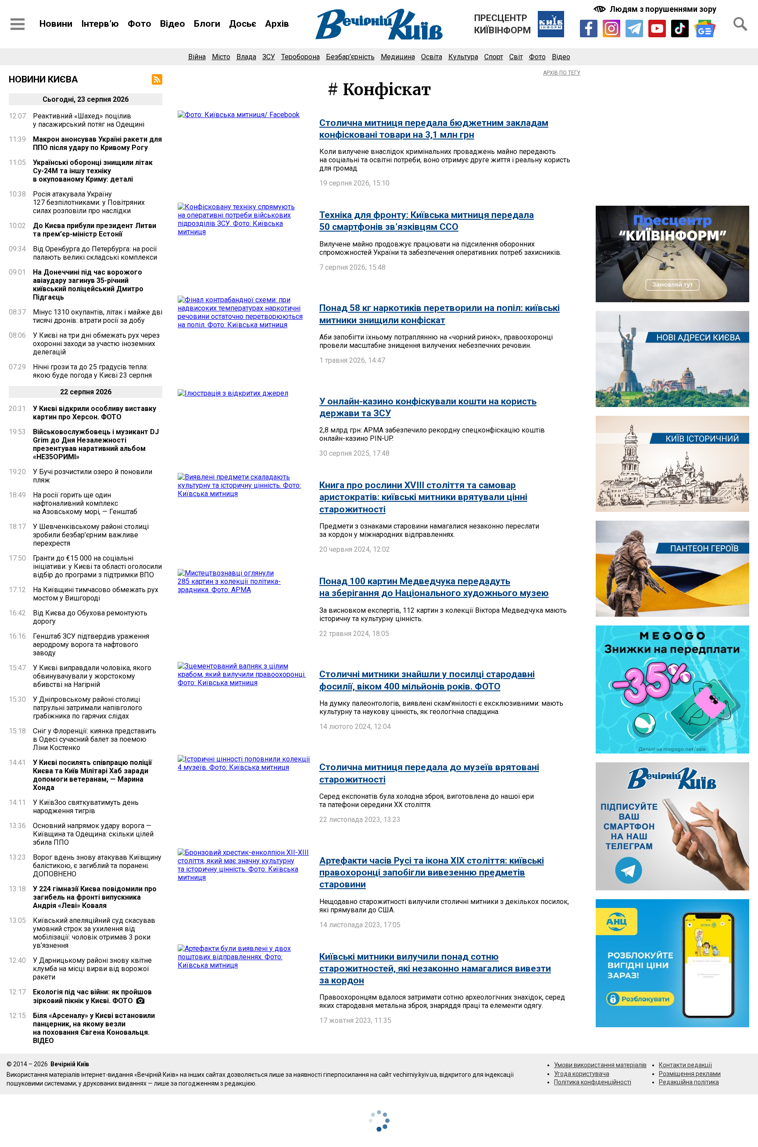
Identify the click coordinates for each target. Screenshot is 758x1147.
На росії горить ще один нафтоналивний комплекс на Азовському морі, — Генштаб (85, 503)
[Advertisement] (672, 135)
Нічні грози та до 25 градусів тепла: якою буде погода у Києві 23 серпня (92, 371)
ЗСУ (268, 57)
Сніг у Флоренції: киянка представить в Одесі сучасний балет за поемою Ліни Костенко (94, 739)
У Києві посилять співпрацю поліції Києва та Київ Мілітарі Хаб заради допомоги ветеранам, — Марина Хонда (92, 775)
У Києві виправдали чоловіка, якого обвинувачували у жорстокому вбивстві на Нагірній (92, 676)
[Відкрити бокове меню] (17, 24)
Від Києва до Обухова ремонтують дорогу (90, 617)
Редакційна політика (689, 1082)
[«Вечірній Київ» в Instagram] (611, 28)
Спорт (493, 57)
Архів (277, 23)
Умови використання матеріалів (600, 1064)
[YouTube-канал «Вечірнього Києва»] (657, 28)
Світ (516, 57)
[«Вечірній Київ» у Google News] (705, 29)
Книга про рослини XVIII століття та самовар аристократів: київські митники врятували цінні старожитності (423, 497)
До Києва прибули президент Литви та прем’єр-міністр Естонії (94, 230)
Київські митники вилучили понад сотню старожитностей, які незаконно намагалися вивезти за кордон (435, 968)
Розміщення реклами (690, 1073)
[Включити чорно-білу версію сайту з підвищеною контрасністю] (655, 9)
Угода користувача (581, 1073)
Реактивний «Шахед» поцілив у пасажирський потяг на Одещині (88, 120)
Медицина (398, 57)
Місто (221, 57)
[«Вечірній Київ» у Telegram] (634, 28)
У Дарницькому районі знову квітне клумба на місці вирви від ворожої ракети (92, 968)
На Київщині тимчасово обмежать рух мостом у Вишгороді (95, 594)
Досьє (242, 23)
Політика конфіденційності (592, 1082)
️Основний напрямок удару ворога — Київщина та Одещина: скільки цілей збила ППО (93, 834)
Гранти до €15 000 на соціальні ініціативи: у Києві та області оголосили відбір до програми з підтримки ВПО (97, 566)
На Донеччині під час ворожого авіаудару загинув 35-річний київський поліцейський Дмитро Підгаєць (88, 284)
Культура (463, 57)
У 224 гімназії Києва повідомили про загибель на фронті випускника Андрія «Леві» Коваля (95, 897)
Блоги (207, 23)
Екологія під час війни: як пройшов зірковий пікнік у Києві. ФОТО (92, 996)
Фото (139, 23)
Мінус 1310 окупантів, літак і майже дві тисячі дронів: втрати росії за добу (97, 316)
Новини (55, 23)
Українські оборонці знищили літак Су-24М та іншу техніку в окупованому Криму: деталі (93, 170)
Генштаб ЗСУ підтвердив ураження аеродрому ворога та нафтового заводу (91, 644)
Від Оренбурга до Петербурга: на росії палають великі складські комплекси (95, 253)
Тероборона (300, 57)
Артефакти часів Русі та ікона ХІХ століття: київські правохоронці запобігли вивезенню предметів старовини (431, 872)
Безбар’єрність (350, 57)
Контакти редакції (685, 1064)
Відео (172, 23)
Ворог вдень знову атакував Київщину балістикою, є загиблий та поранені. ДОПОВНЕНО (97, 865)
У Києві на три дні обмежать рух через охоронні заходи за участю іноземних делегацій (96, 343)
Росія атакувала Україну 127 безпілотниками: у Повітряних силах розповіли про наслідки (89, 202)
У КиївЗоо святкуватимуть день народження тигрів (86, 806)
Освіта (431, 57)
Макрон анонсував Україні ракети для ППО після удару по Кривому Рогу (97, 143)
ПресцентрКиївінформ (502, 24)
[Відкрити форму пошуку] (740, 24)
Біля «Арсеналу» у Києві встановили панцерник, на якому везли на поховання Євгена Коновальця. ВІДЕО (94, 1028)
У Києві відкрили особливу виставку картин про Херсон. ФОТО (94, 412)
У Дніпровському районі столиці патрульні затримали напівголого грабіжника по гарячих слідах (87, 707)
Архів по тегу (561, 73)
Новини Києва (43, 79)
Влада (246, 57)
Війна (197, 57)
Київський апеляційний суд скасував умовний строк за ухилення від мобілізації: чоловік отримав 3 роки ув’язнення (94, 933)
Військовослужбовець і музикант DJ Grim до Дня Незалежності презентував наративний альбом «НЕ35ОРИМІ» (96, 444)
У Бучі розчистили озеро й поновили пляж (92, 476)
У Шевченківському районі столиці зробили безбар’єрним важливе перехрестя (91, 534)
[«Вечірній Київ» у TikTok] (680, 28)
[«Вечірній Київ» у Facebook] (588, 28)
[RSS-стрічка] (157, 79)
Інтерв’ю (100, 23)
